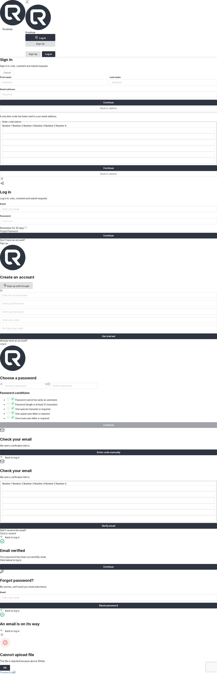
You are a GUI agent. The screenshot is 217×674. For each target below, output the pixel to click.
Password (5, 216)
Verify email (108, 525)
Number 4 (39, 125)
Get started (108, 336)
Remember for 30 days (12, 228)
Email (3, 204)
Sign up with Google (18, 286)
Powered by (6, 672)
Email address (7, 89)
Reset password (108, 605)
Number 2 (18, 125)
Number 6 (61, 125)
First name (5, 77)
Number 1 (7, 125)
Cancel (7, 72)
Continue (108, 102)
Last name (115, 77)
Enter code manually (108, 452)
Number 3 (29, 125)
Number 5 (50, 125)
